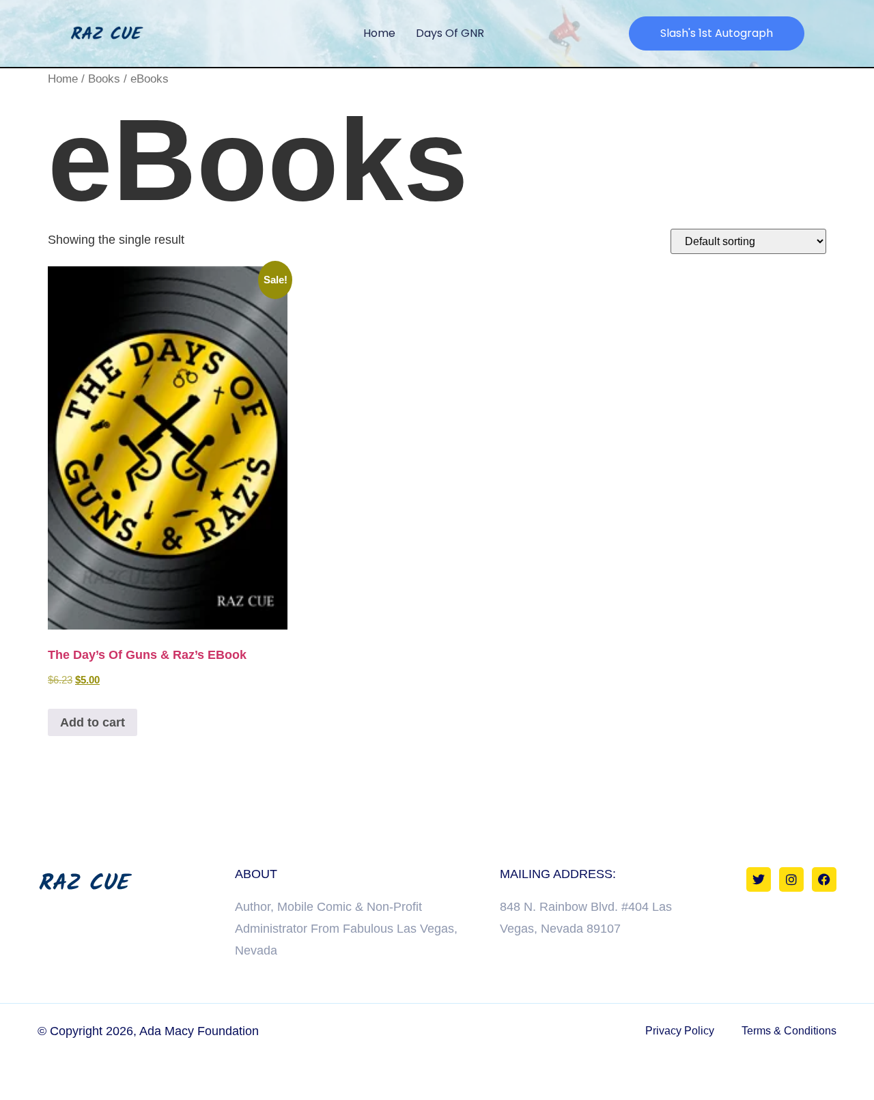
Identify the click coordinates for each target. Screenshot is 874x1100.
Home (379, 33)
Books (104, 78)
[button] (716, 33)
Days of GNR (450, 33)
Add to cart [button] (92, 722)
